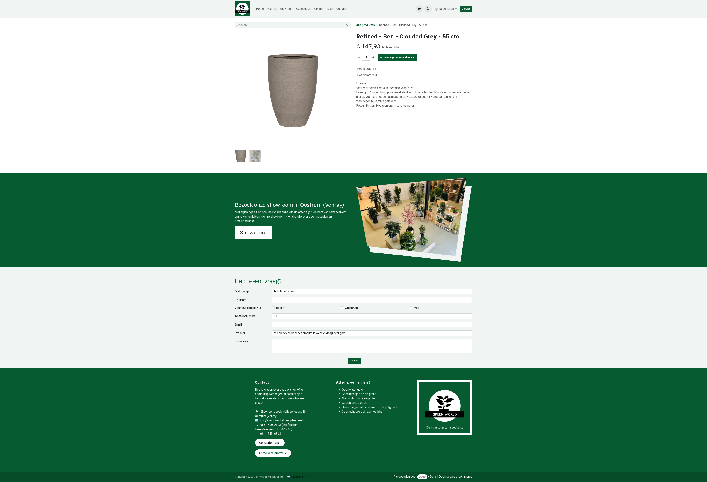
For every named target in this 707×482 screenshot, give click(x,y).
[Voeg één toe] (373, 57)
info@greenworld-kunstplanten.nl (281, 420)
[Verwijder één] (359, 57)
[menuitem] (260, 9)
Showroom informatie (273, 453)
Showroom (253, 232)
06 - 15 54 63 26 (271, 433)
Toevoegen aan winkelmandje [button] (399, 57)
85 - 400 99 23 (271, 425)
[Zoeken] (347, 25)
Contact (466, 9)
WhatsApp (351, 308)
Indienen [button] (354, 360)
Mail (416, 308)
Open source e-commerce (455, 477)
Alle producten (365, 25)
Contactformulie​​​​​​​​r (270, 442)
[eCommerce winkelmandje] (419, 9)
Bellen (280, 308)
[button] (428, 9)
